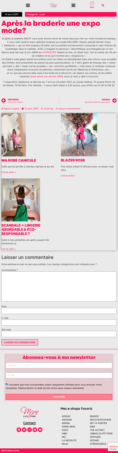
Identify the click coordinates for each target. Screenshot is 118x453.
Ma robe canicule (18, 160)
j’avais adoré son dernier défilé (46, 76)
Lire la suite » (8, 172)
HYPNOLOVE (49, 52)
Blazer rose (73, 160)
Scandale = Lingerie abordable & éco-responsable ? (20, 229)
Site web (6, 329)
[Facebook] (19, 429)
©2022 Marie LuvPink (10, 451)
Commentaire (9, 270)
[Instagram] (29, 429)
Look (42, 14)
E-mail (4, 318)
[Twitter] (24, 429)
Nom (4, 306)
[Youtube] (40, 429)
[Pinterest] (35, 429)
